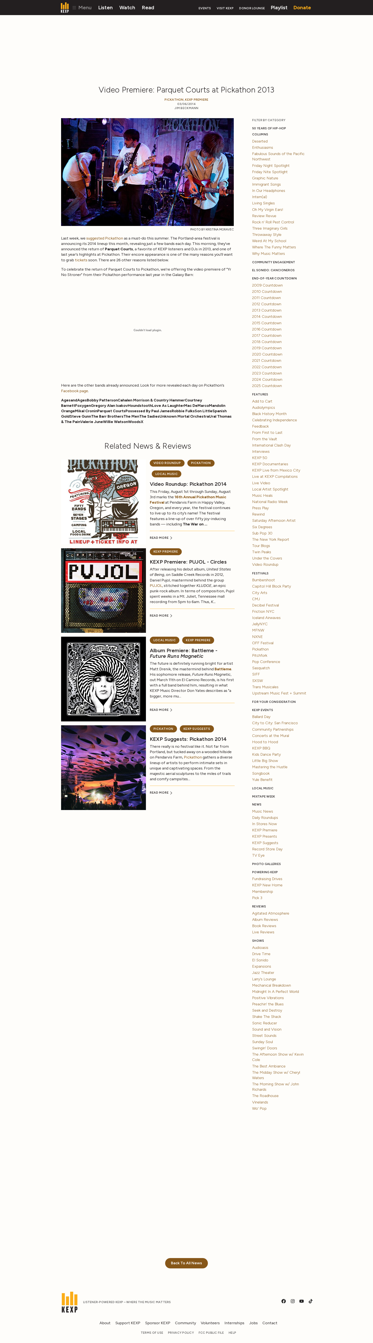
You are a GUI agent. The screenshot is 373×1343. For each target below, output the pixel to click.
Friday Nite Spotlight (270, 171)
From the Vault (264, 439)
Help (232, 1333)
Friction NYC (263, 611)
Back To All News (186, 1263)
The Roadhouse (265, 1095)
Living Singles (263, 203)
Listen (105, 7)
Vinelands (260, 1102)
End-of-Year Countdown (274, 278)
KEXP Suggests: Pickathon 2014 (188, 739)
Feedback (260, 426)
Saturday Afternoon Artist (274, 520)
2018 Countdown (267, 341)
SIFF (256, 674)
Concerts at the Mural (270, 735)
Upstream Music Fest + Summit (279, 693)
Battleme (223, 669)
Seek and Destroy (267, 1010)
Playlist (279, 7)
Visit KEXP (225, 8)
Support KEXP (127, 1323)
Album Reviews (265, 919)
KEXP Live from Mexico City (276, 470)
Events (205, 8)
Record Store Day (267, 849)
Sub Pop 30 (262, 533)
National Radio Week (270, 501)
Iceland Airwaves (266, 617)
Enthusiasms (262, 147)
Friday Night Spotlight (271, 165)
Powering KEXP (265, 872)
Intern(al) (259, 196)
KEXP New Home (267, 885)
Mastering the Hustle (270, 767)
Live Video (261, 483)
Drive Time (261, 953)
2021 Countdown (266, 360)
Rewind (258, 514)
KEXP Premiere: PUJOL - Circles (188, 562)
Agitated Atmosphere (270, 913)
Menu (84, 7)
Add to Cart (262, 401)
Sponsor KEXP (157, 1323)
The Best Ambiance (269, 1066)
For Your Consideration (274, 702)
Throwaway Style (266, 234)
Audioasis (260, 947)
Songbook (261, 773)
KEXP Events (262, 710)
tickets (81, 260)
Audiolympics (263, 407)
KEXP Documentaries (270, 464)
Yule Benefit (262, 779)
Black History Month (269, 413)
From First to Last (267, 432)
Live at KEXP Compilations (275, 476)
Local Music (166, 474)
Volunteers (210, 1323)
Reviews (259, 906)
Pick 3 (257, 897)
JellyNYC (260, 624)
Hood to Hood (265, 742)
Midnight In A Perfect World (275, 991)
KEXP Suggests (196, 729)
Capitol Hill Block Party (271, 586)
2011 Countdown (266, 297)
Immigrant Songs (266, 184)
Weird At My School (269, 240)
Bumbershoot (263, 580)
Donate (302, 7)
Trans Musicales (265, 687)
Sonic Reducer (264, 1023)
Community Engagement (273, 262)
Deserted (260, 141)
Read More (159, 538)
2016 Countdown (266, 329)
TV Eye (258, 855)
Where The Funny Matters (274, 247)
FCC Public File (211, 1333)
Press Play (260, 508)
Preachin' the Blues (268, 1004)
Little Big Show (265, 760)
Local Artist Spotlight (270, 489)
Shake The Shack (266, 1016)
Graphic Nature (265, 178)
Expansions (261, 966)
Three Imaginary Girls (270, 228)
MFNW (258, 630)
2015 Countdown (266, 323)
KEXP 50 (259, 457)
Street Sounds (264, 1035)
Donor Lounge (252, 8)
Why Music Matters (268, 253)
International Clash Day (271, 445)
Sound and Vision (266, 1029)
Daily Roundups (265, 817)
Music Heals (262, 495)
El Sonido (260, 960)
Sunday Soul (262, 1041)
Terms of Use (152, 1333)
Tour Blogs (261, 545)
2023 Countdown (267, 373)
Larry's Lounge (264, 979)
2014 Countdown (267, 316)
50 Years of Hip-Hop (269, 128)
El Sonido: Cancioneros (273, 270)
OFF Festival (262, 643)
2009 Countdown (267, 285)
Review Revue (264, 215)
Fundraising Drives (267, 878)
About (105, 1323)
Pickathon (173, 100)
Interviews (261, 451)
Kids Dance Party (266, 754)
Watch (127, 7)
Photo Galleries (266, 864)
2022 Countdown (267, 367)
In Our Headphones (268, 190)
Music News (262, 811)
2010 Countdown (267, 291)
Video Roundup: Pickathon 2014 (188, 484)
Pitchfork (259, 655)
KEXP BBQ (261, 748)
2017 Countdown (266, 335)
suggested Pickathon (104, 238)
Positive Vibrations (268, 997)
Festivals (260, 573)
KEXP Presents (264, 836)
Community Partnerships (273, 729)
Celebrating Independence (274, 420)
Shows (258, 941)
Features (260, 394)
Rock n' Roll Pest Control (273, 222)
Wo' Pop (259, 1108)
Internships (234, 1323)
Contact (269, 1323)
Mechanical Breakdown (271, 985)
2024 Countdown (267, 379)
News (256, 804)
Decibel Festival (265, 605)
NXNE (257, 636)
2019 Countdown (267, 348)
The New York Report (270, 539)
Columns (260, 134)
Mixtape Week (263, 796)
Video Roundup (167, 463)
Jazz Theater (263, 972)
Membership (262, 891)
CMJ (256, 599)
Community (185, 1323)
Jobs (253, 1323)
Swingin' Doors (264, 1048)
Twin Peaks (261, 552)
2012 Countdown (266, 304)
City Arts (259, 592)
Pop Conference (266, 661)
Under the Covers (267, 558)
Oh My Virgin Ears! (267, 209)
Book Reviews (264, 925)
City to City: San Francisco (275, 723)
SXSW (257, 680)
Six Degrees (262, 527)
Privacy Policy (181, 1333)
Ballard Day (261, 716)
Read (148, 7)
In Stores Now (264, 823)
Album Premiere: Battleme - (183, 653)
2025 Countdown (267, 385)
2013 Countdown (266, 310)
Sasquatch (261, 668)
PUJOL (156, 585)
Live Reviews (263, 932)
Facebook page (74, 391)
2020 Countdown (267, 354)
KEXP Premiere (197, 100)
